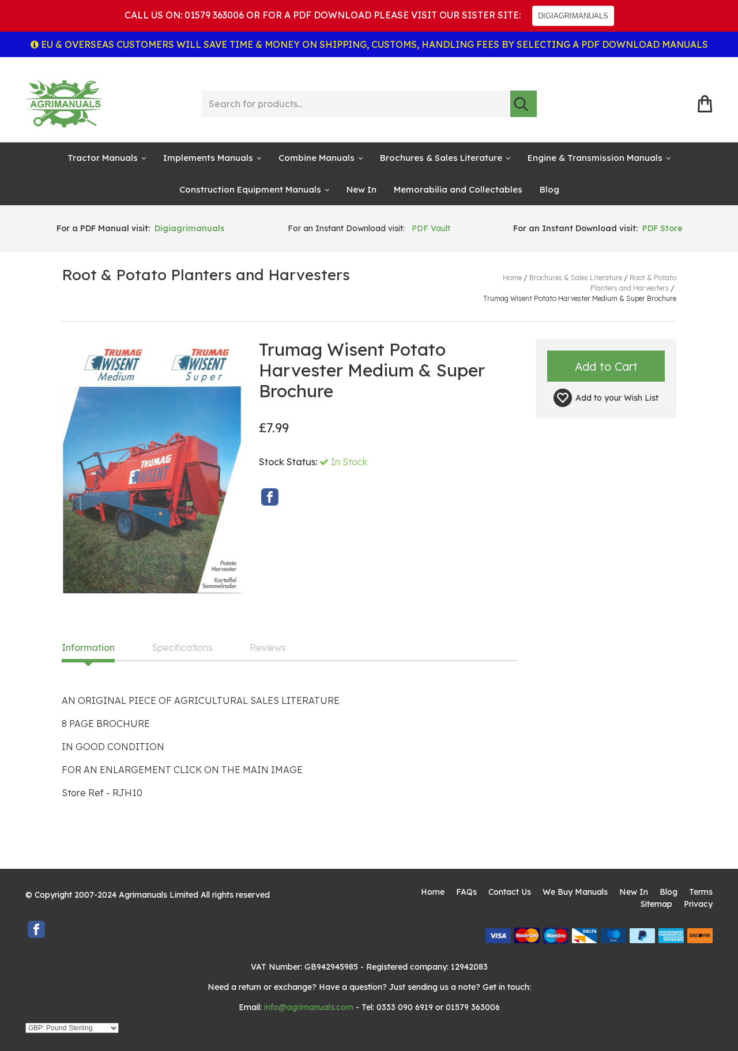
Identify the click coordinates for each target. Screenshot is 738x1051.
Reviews (268, 648)
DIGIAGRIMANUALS (573, 16)
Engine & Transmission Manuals (595, 157)
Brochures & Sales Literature (441, 157)
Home (433, 892)
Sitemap (656, 904)
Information (88, 648)
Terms (701, 892)
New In (361, 189)
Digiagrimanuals (189, 228)
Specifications (182, 648)
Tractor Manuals (102, 157)
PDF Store (662, 228)
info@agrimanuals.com (308, 1007)
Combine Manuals (316, 157)
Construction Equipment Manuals (250, 189)
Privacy (698, 904)
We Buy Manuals (575, 892)
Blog (549, 189)
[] (523, 104)
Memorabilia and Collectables (458, 189)
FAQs (466, 892)
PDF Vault (431, 228)
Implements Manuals (208, 157)
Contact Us (509, 892)
